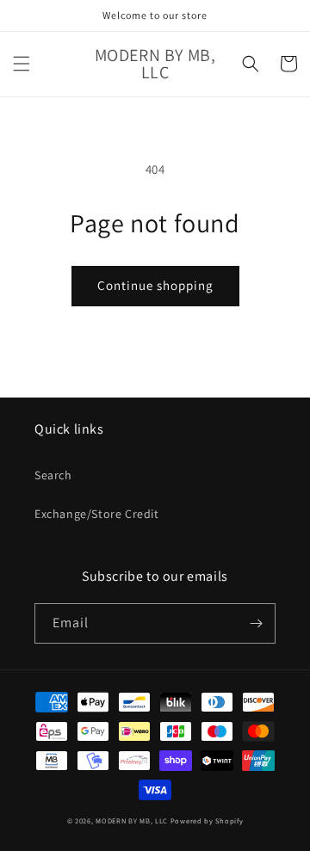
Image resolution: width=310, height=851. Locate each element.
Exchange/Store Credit (96, 513)
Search (53, 475)
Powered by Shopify (207, 820)
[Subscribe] (256, 623)
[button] (21, 64)
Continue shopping (155, 285)
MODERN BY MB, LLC (132, 820)
